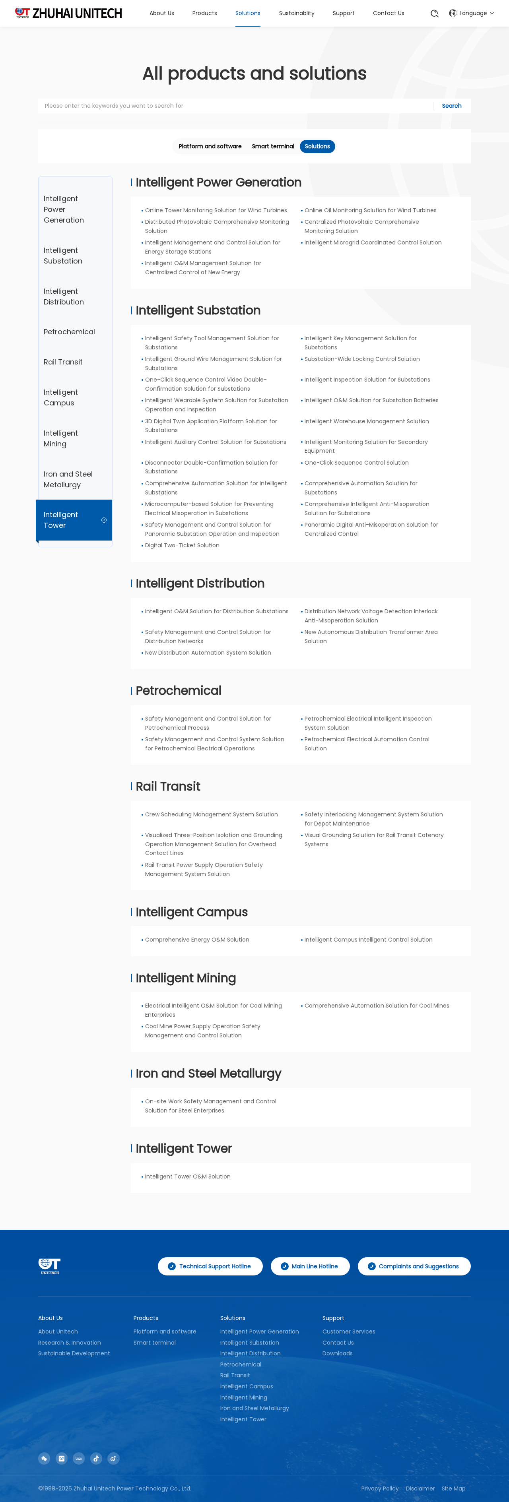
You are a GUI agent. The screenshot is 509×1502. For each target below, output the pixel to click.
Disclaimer (420, 1488)
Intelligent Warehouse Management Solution (367, 421)
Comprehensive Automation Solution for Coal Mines (377, 1006)
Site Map (454, 1488)
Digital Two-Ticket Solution (182, 545)
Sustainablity (297, 13)
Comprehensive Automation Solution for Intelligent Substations (216, 487)
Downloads (337, 1353)
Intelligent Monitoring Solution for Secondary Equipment (366, 446)
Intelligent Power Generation (219, 182)
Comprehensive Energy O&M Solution (197, 940)
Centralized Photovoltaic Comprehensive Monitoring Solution (362, 226)
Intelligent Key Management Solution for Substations (361, 342)
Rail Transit (168, 786)
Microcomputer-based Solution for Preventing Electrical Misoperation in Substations (209, 508)
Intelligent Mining (186, 977)
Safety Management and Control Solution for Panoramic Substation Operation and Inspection (212, 529)
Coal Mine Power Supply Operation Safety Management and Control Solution (202, 1030)
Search (452, 106)
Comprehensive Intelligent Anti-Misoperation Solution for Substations (367, 508)
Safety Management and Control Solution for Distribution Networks (208, 636)
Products (204, 13)
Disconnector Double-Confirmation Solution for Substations (211, 467)
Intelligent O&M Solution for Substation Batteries (372, 400)
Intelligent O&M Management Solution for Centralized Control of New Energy (203, 267)
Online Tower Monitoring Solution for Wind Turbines (216, 210)
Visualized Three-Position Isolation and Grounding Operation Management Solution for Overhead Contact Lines (213, 844)
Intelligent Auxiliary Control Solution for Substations (215, 442)
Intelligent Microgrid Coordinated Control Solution (373, 242)
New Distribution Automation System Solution (208, 653)
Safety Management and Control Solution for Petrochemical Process (208, 723)
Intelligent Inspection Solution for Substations (367, 380)
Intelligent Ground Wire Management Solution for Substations (213, 363)
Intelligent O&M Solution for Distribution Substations (217, 611)
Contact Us (388, 13)
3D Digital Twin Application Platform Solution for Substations (211, 425)
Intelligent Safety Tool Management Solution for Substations (212, 342)
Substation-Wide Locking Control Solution (362, 359)
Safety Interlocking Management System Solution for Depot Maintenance (374, 819)
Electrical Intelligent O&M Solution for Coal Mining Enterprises (213, 1010)
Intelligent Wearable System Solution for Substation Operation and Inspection (216, 404)
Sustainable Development (74, 1353)
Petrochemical (178, 690)
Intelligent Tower (184, 1148)
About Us (162, 13)
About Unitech (58, 1331)
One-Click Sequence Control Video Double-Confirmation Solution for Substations (206, 384)
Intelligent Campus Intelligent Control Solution (369, 940)
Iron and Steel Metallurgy (209, 1073)
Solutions (247, 13)
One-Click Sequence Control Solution (357, 463)
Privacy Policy (380, 1488)
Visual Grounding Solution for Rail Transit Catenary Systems (374, 839)
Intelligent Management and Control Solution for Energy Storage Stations (212, 247)
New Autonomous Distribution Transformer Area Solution (371, 636)
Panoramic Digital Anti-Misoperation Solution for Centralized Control (371, 529)
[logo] (68, 13)
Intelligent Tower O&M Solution (188, 1176)
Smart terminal (273, 146)
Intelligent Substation (198, 310)
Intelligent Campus (192, 912)
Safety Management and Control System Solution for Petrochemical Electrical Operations (214, 743)
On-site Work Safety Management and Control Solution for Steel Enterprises (210, 1105)
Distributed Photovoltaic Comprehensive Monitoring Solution (217, 226)
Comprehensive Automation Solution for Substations (361, 487)
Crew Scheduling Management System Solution (211, 814)
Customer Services (348, 1331)
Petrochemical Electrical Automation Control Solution (367, 743)
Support (344, 13)
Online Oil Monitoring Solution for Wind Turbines (371, 210)
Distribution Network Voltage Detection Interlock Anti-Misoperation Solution (371, 615)
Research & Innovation (69, 1343)
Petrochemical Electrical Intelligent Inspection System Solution (368, 723)
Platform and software (210, 146)
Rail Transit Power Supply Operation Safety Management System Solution (204, 869)
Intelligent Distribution (200, 583)
